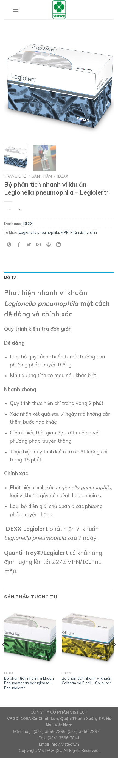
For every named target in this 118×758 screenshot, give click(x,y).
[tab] (59, 277)
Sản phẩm (42, 176)
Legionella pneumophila (39, 232)
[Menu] (15, 9)
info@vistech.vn (65, 744)
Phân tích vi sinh (83, 232)
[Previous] (13, 85)
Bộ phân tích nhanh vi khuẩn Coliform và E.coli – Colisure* (86, 680)
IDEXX (62, 176)
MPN (65, 232)
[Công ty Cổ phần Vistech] (59, 9)
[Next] (105, 85)
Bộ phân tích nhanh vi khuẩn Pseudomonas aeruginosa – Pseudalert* (29, 683)
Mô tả (10, 277)
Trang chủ (15, 176)
